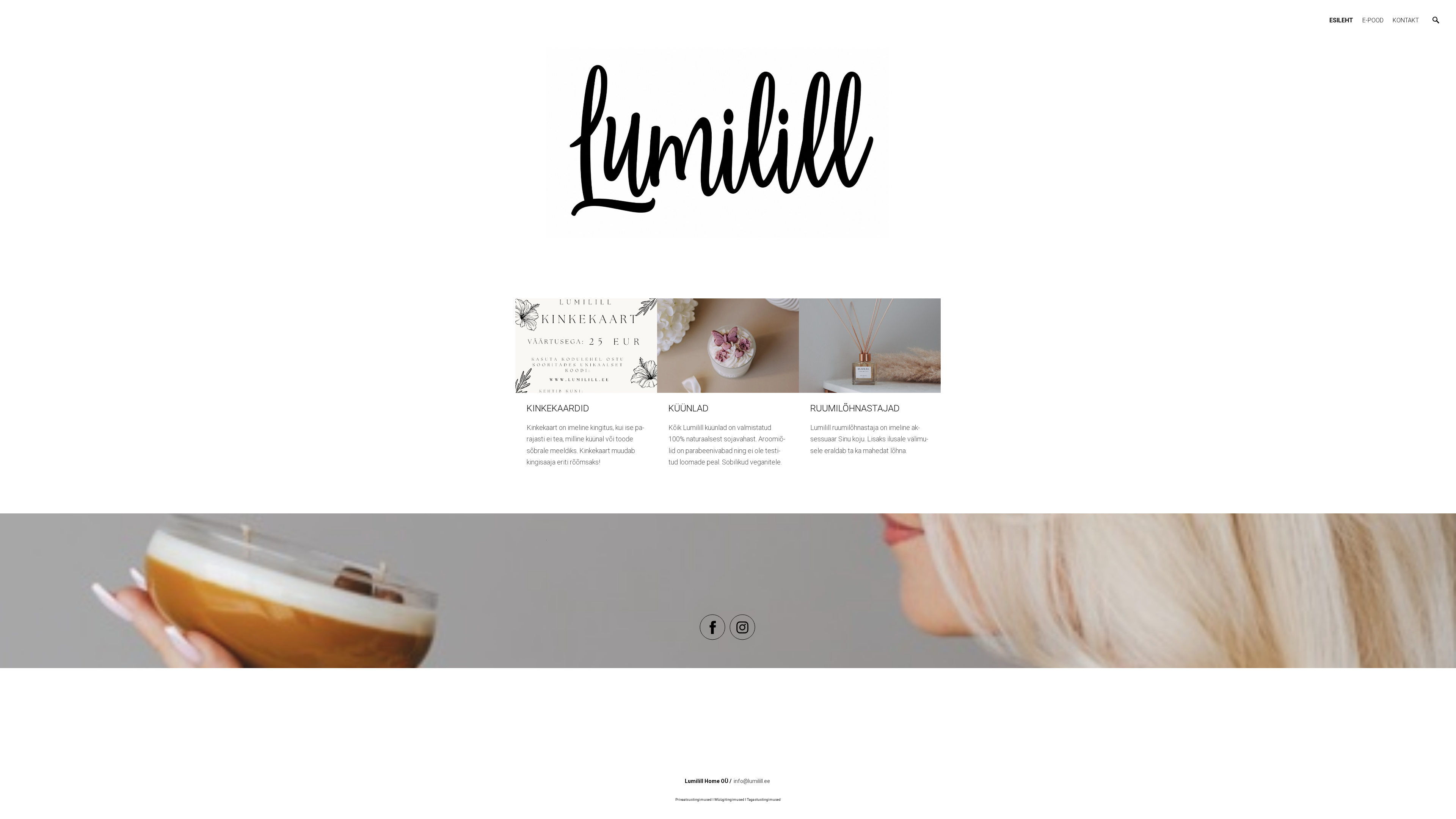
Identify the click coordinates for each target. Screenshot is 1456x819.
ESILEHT (1341, 20)
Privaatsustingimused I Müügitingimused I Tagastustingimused (728, 800)
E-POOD (1373, 20)
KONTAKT (1406, 20)
